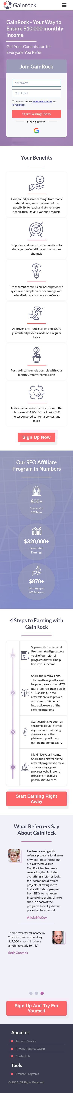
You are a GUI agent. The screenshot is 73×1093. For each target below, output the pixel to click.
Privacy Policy (18, 105)
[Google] (36, 131)
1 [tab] (31, 993)
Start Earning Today (36, 114)
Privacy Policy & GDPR (30, 1048)
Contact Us (23, 1056)
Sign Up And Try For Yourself (36, 1008)
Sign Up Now (36, 437)
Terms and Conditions (42, 101)
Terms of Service (26, 1041)
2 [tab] (36, 993)
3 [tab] (42, 993)
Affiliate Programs (27, 1073)
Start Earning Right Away (36, 799)
